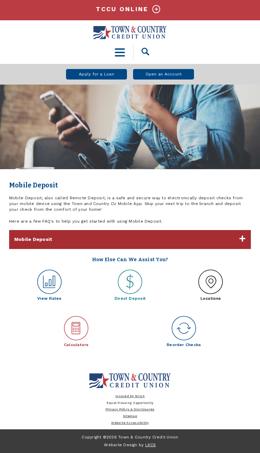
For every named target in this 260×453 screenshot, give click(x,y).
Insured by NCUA (130, 396)
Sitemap (130, 416)
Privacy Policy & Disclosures (130, 409)
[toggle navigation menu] (120, 52)
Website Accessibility (130, 423)
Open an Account (164, 74)
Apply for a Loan (96, 74)
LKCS (150, 445)
